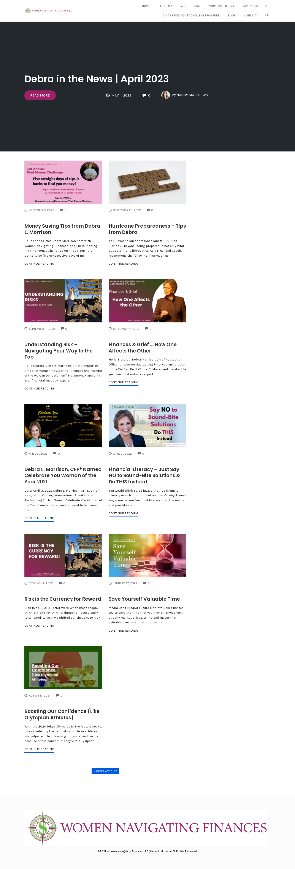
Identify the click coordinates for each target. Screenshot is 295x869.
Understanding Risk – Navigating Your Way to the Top (58, 350)
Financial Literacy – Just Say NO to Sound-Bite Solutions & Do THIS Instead (144, 475)
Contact (250, 15)
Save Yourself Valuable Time (144, 599)
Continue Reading (39, 264)
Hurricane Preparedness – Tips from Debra (147, 229)
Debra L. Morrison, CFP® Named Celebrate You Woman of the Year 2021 (63, 475)
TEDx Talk (166, 6)
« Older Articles (105, 771)
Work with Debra (221, 6)
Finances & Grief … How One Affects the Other (143, 347)
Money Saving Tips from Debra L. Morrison (62, 229)
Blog (231, 15)
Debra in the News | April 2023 (96, 79)
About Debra (190, 6)
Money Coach (252, 6)
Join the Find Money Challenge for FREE (190, 15)
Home (146, 6)
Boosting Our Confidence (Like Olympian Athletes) (62, 714)
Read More (40, 95)
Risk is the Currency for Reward (62, 599)
